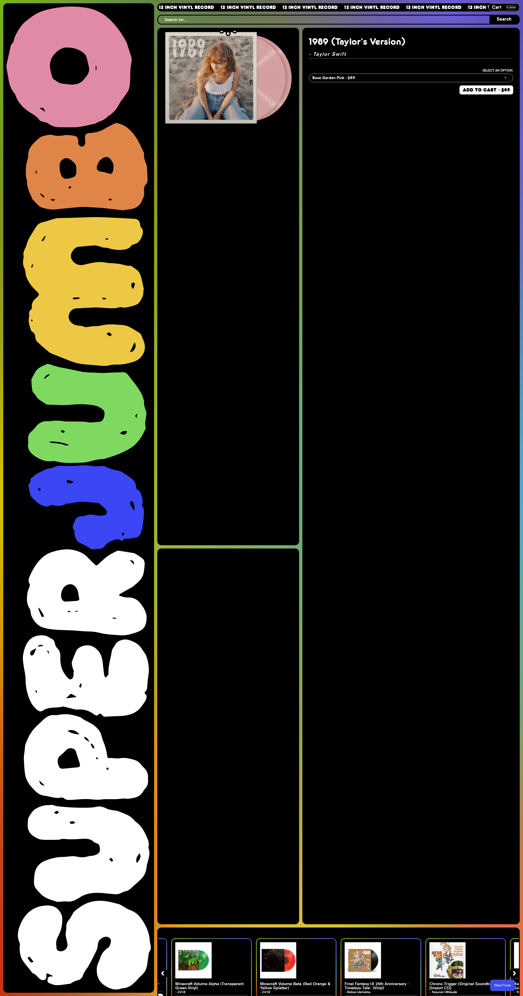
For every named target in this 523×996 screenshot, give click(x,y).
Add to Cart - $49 (486, 90)
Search (504, 19)
